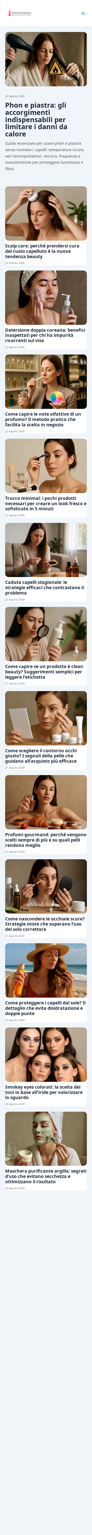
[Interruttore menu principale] (83, 13)
